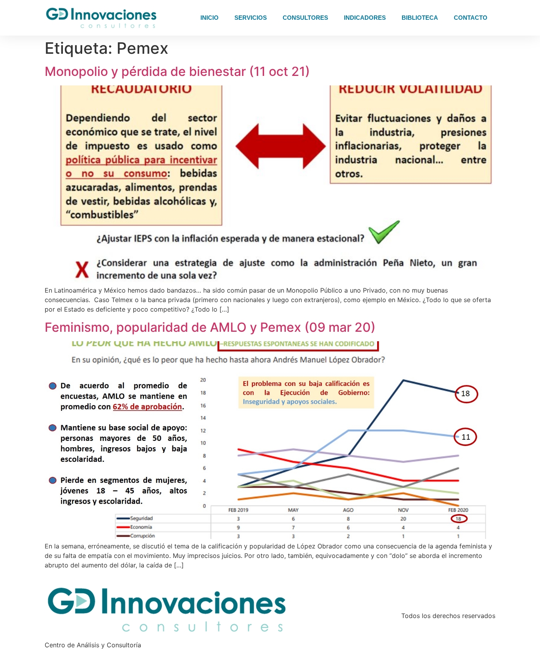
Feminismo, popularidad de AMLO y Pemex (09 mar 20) (210, 327)
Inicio (209, 17)
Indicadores (365, 17)
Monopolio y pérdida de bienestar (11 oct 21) (177, 71)
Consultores (305, 17)
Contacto (470, 17)
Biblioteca (420, 17)
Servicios (250, 17)
